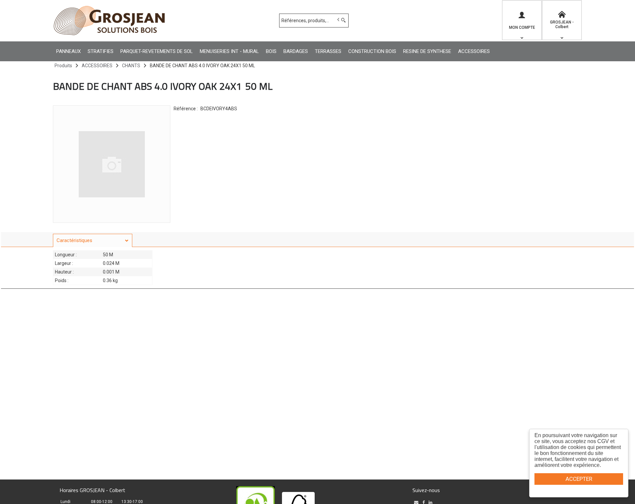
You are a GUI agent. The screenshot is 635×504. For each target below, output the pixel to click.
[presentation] (92, 240)
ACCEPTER (579, 479)
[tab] (92, 240)
